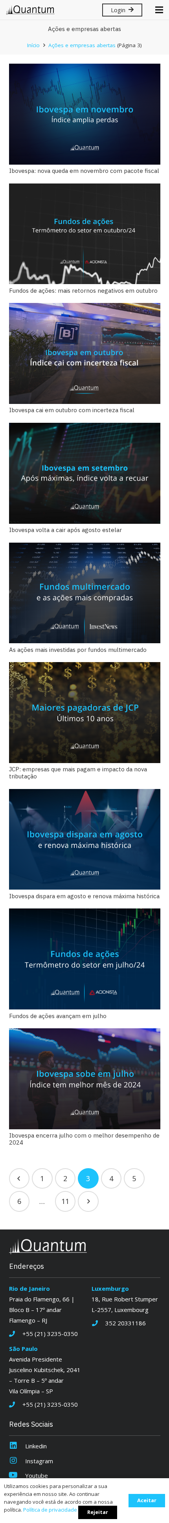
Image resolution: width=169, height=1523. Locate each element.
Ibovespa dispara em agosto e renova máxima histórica (84, 896)
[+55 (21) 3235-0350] (16, 1333)
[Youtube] (17, 1475)
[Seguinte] (88, 1201)
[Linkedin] (17, 1446)
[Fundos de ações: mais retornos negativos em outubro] (84, 233)
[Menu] (159, 10)
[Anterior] (19, 1178)
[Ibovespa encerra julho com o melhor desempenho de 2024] (84, 1078)
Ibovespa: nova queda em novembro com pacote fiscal (84, 170)
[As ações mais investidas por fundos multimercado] (84, 593)
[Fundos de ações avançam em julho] (84, 958)
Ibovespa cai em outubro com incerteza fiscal (71, 410)
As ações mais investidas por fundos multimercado (78, 649)
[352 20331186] (98, 1323)
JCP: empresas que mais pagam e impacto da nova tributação (78, 772)
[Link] (30, 10)
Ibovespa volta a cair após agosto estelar (65, 530)
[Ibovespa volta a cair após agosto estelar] (84, 473)
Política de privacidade (50, 1509)
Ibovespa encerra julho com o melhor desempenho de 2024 (84, 1139)
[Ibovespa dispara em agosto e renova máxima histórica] (84, 839)
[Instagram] (17, 1461)
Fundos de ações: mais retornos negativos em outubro (83, 290)
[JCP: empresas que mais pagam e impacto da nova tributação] (84, 712)
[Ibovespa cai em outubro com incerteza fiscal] (84, 353)
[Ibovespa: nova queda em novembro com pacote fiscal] (84, 114)
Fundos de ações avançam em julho (58, 1016)
